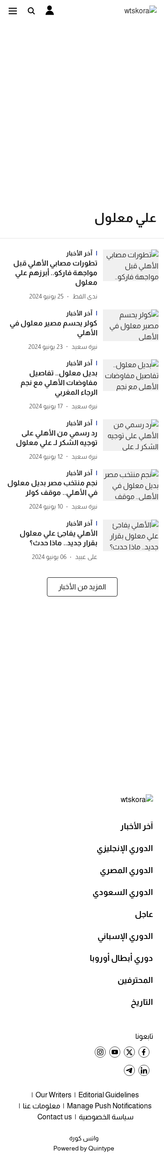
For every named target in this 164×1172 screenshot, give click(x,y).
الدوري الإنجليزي (125, 848)
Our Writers (54, 1095)
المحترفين (135, 980)
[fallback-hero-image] (128, 276)
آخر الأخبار (136, 826)
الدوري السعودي (122, 892)
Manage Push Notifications (109, 1106)
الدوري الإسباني (125, 936)
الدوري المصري (126, 870)
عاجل (144, 914)
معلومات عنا (41, 1106)
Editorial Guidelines (108, 1095)
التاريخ (142, 1002)
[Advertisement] (82, 108)
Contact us (54, 1117)
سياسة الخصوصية (106, 1117)
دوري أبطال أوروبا (121, 958)
